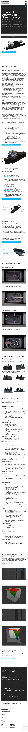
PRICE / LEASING (9, 51)
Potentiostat (8, 190)
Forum (2, 718)
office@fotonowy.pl (10, 696)
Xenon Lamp (8, 176)
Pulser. (15, 178)
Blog (2, 717)
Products (3, 712)
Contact (3, 721)
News (2, 715)
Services (3, 714)
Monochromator (9, 183)
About (2, 720)
